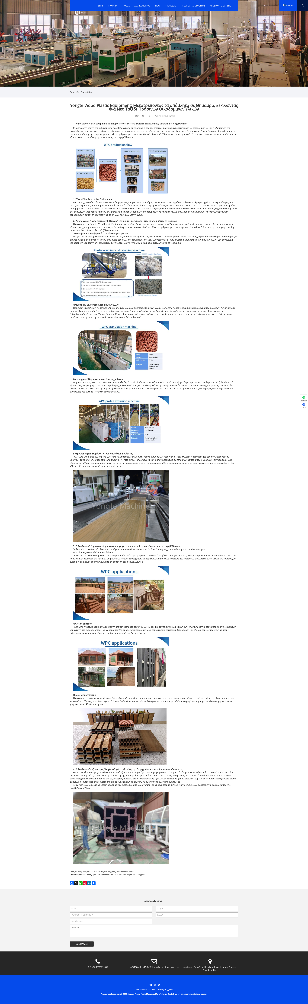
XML (154, 990)
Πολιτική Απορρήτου (165, 990)
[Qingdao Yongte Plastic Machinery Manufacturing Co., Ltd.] (83, 13)
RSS (149, 990)
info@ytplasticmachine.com (166, 967)
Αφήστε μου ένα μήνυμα (165, 116)
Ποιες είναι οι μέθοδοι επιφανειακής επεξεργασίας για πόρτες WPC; (109, 872)
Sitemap (143, 990)
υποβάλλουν (82, 944)
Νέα (77, 92)
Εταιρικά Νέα (86, 92)
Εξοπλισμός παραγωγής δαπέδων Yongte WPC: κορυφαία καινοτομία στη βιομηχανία (111, 875)
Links (137, 990)
